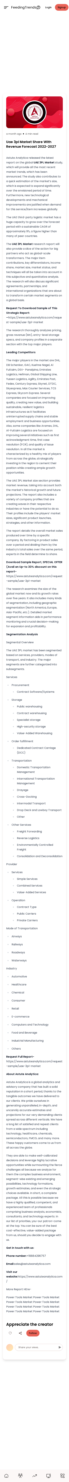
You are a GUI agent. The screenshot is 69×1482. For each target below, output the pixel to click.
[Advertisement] (34, 53)
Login (48, 7)
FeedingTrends (24, 7)
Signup (62, 7)
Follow (33, 1333)
